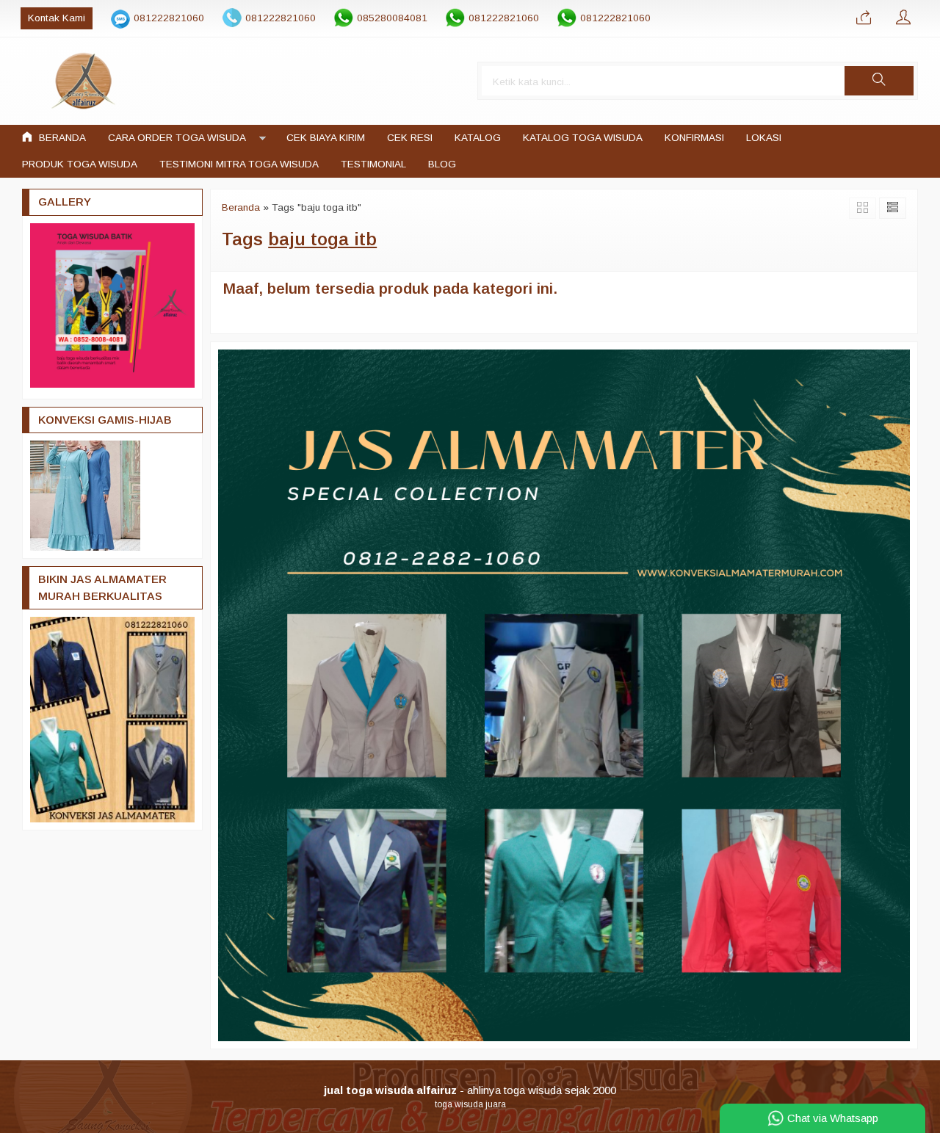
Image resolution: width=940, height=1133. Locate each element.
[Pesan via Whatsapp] (863, 18)
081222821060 (169, 17)
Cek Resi (410, 137)
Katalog (478, 137)
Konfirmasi (694, 137)
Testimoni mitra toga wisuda (239, 164)
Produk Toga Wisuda (79, 164)
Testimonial (373, 164)
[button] (879, 80)
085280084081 (392, 17)
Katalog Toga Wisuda (583, 137)
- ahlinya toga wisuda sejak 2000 (470, 1090)
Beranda (61, 137)
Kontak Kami (56, 17)
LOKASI (763, 137)
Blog (442, 164)
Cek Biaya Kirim (325, 137)
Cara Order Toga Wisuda (177, 137)
